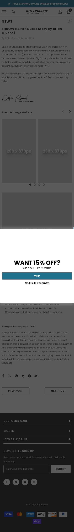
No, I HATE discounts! (37, 283)
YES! (37, 276)
